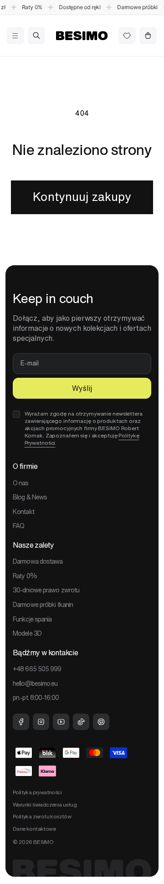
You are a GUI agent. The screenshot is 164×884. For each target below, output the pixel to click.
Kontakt (23, 512)
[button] (15, 35)
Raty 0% (25, 576)
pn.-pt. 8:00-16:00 (36, 697)
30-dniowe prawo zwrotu (46, 590)
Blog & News (30, 497)
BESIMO (43, 842)
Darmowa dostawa (38, 561)
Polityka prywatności (37, 792)
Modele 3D (27, 633)
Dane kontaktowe (34, 829)
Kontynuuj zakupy (82, 196)
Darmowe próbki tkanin (43, 604)
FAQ (18, 526)
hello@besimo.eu (35, 683)
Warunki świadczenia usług (45, 804)
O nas (21, 483)
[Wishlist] (127, 35)
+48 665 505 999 (37, 669)
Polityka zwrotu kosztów (42, 816)
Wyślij (82, 388)
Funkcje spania (32, 619)
